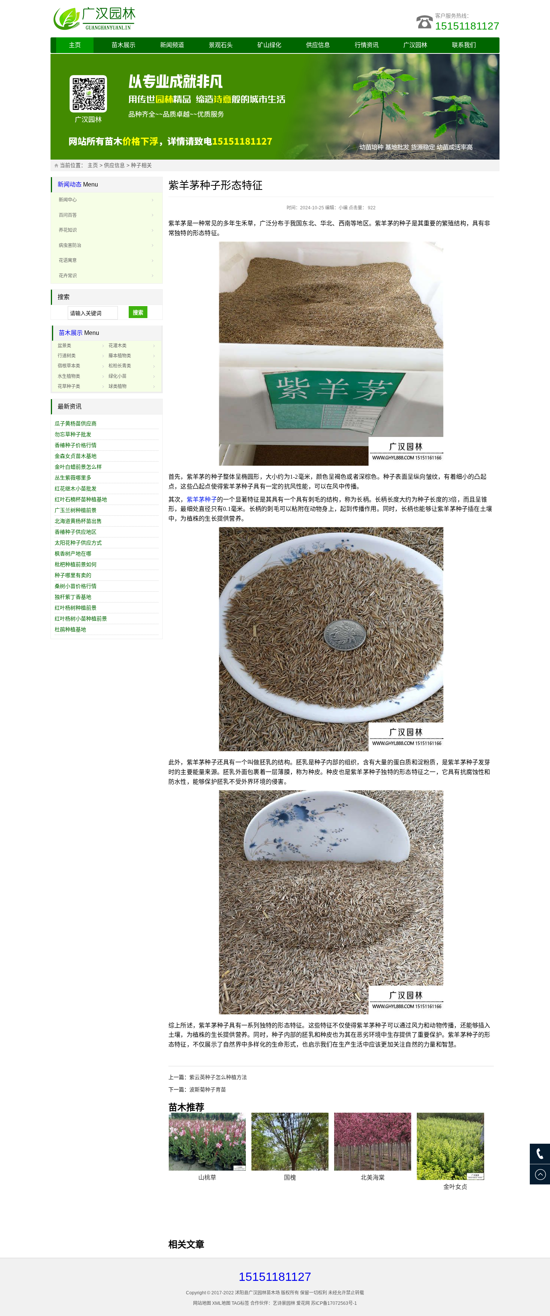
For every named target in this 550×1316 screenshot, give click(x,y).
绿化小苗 (117, 376)
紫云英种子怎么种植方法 (218, 1077)
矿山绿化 (269, 45)
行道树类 (67, 355)
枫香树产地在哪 (73, 554)
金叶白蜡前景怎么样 (78, 467)
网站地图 (202, 1303)
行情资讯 (367, 45)
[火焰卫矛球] (455, 1164)
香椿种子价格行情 (76, 445)
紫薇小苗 (207, 1177)
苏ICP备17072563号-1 (334, 1303)
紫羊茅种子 (202, 499)
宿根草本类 (69, 366)
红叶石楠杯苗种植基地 (81, 499)
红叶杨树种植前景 (76, 608)
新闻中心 (68, 200)
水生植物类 (69, 376)
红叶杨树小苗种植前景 (81, 619)
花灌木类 (117, 345)
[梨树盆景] (290, 1164)
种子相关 (141, 165)
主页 (75, 45)
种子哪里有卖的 (73, 575)
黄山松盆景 (373, 1217)
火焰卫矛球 (455, 1222)
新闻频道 (172, 45)
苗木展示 (123, 45)
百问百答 (68, 215)
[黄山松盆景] (372, 1162)
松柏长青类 (120, 366)
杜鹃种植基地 (70, 629)
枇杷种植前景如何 (76, 564)
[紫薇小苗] (207, 1142)
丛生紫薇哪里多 (73, 478)
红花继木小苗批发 (76, 488)
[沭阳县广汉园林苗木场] (144, 19)
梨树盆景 (290, 1223)
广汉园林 (415, 45)
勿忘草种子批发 (73, 434)
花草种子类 (69, 386)
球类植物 (117, 386)
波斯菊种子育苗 (207, 1089)
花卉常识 (68, 275)
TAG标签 (240, 1303)
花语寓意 (68, 260)
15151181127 (467, 26)
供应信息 (318, 45)
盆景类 (64, 345)
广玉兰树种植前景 (76, 510)
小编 (343, 207)
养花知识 (68, 230)
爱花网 (303, 1303)
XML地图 (221, 1303)
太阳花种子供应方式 (78, 543)
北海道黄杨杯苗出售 (78, 521)
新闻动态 (70, 184)
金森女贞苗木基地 (76, 456)
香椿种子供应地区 (76, 532)
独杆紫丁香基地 (73, 597)
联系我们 (464, 45)
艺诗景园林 (284, 1303)
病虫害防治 (70, 245)
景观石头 (221, 45)
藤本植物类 (120, 355)
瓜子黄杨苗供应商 (76, 423)
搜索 (138, 312)
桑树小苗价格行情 (76, 586)
